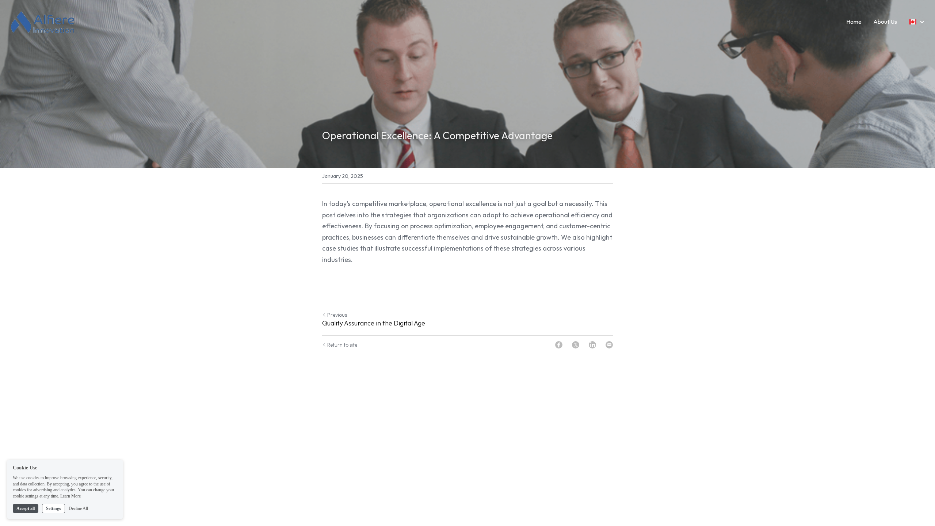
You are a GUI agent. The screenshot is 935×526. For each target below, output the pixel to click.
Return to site (342, 345)
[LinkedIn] (592, 344)
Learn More (70, 496)
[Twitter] (575, 344)
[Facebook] (558, 344)
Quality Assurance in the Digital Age (373, 323)
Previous (337, 315)
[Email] (609, 344)
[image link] (45, 21)
